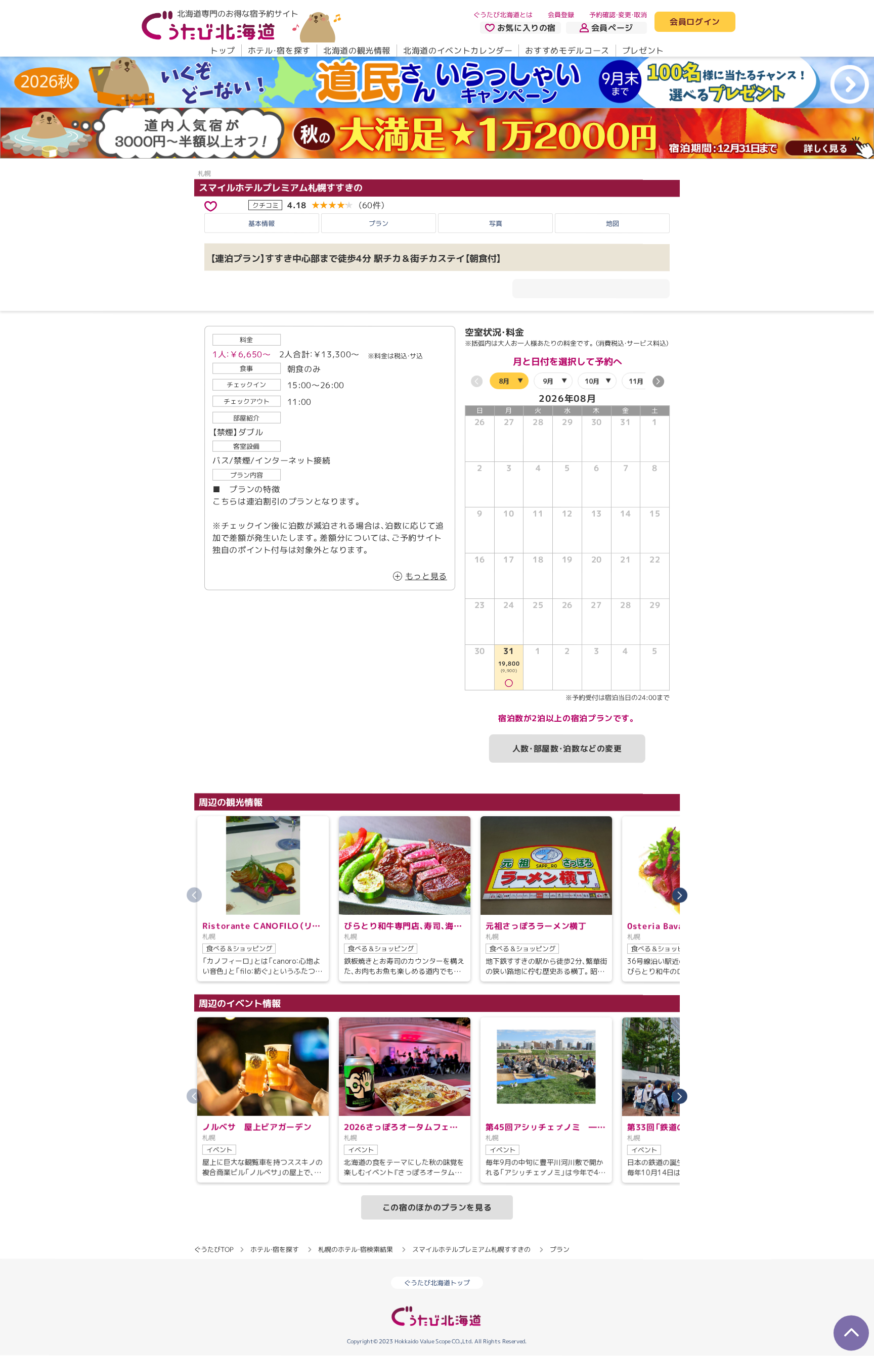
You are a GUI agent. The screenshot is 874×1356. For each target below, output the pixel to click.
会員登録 (561, 14)
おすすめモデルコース (567, 50)
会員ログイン (695, 22)
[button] (658, 381)
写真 (495, 223)
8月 (504, 381)
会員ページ (612, 27)
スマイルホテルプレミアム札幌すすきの (281, 187)
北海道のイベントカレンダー (457, 50)
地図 (612, 223)
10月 (592, 381)
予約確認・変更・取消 (618, 14)
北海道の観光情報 (356, 50)
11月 (636, 381)
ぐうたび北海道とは (503, 14)
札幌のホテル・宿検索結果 (355, 1249)
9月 (548, 381)
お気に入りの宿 (526, 27)
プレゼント (643, 50)
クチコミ (265, 204)
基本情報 (261, 223)
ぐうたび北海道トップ (437, 1283)
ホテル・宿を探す (279, 50)
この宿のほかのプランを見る (437, 1207)
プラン (378, 223)
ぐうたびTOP (213, 1249)
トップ (222, 50)
